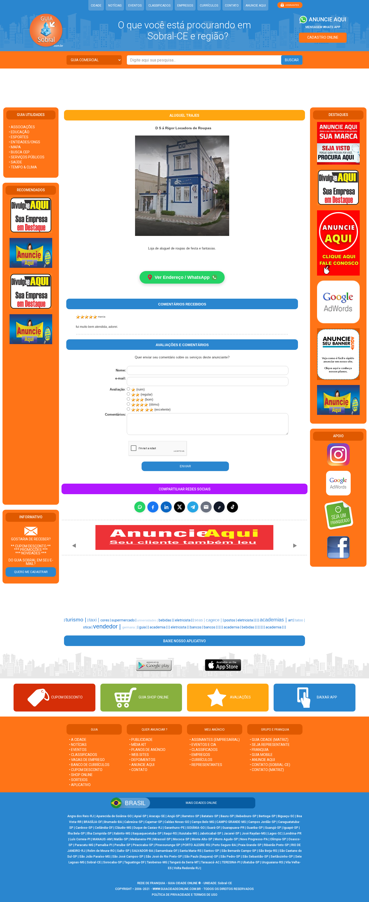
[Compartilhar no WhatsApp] (139, 506)
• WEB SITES (139, 755)
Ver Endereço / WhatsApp (182, 277)
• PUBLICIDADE (141, 740)
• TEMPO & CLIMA (23, 167)
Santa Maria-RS (190, 851)
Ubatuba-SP (251, 862)
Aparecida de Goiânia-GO (114, 816)
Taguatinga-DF (134, 862)
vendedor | (107, 626)
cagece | (214, 619)
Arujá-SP (173, 816)
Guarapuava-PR (233, 827)
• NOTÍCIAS (78, 745)
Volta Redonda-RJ (187, 868)
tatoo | (300, 620)
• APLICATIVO (80, 785)
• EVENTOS (78, 750)
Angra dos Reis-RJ (80, 816)
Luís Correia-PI (80, 839)
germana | (130, 627)
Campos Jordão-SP (262, 822)
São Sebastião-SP (255, 856)
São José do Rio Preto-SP (164, 856)
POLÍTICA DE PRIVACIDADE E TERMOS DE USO (184, 894)
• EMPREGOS (200, 755)
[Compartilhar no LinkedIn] (166, 506)
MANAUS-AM (102, 839)
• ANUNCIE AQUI (141, 765)
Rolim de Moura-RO (101, 851)
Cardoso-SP (84, 827)
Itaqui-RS (170, 833)
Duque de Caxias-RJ (148, 827)
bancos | (197, 627)
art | (291, 620)
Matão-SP (121, 839)
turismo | (77, 620)
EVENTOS (135, 5)
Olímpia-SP (278, 839)
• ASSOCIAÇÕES (22, 127)
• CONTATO (138, 770)
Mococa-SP (181, 839)
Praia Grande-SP (250, 845)
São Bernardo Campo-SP (238, 851)
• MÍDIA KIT (137, 745)
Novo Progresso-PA (254, 839)
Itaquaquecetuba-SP (147, 833)
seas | (200, 620)
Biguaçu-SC (286, 816)
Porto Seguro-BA (224, 845)
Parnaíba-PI (104, 845)
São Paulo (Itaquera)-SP (201, 856)
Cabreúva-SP (133, 822)
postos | (230, 620)
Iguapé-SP (290, 827)
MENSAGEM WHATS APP (322, 27)
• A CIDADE (77, 740)
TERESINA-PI (231, 862)
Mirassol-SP (162, 839)
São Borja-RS (268, 851)
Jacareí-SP (231, 833)
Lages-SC (275, 833)
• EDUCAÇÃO (19, 132)
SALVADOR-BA (142, 851)
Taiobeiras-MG (157, 862)
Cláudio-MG (123, 827)
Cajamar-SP (153, 822)
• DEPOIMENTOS (142, 760)
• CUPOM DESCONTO (85, 770)
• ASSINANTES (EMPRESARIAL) (215, 740)
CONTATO (232, 5)
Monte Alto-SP (202, 839)
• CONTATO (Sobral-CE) (270, 765)
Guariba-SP (255, 827)
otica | (88, 627)
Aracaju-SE (157, 816)
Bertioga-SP (267, 816)
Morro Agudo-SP (226, 839)
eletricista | (184, 620)
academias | (274, 619)
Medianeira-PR (140, 839)
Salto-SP (123, 851)
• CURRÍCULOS (201, 760)
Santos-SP (211, 851)
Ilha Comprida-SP (99, 833)
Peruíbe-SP (122, 845)
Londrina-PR (292, 833)
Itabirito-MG (122, 833)
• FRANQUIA (259, 750)
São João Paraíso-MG (94, 856)
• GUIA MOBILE (261, 755)
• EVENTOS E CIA (203, 745)
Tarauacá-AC (210, 862)
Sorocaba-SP (112, 862)
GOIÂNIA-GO (196, 827)
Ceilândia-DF (104, 827)
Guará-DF (213, 827)
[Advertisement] (184, 85)
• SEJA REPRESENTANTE (270, 745)
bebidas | (166, 620)
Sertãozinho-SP (282, 856)
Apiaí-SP (140, 816)
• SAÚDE (15, 162)
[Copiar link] (219, 506)
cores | (105, 620)
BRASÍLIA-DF (93, 822)
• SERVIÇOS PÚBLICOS (26, 157)
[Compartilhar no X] (179, 506)
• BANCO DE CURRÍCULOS (89, 765)
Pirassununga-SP (167, 845)
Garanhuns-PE (174, 827)
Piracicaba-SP (143, 845)
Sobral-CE (94, 862)
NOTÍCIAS (114, 5)
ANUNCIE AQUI (255, 5)
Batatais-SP (210, 816)
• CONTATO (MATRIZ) (267, 770)
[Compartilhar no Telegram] (192, 506)
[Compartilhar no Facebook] (152, 506)
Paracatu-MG (84, 845)
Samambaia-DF (166, 851)
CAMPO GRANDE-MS (231, 822)
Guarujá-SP (273, 827)
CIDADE (96, 5)
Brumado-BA (113, 822)
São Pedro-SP (230, 856)
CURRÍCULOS (209, 5)
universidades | (148, 620)
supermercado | (124, 620)
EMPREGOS (185, 5)
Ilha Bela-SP (76, 833)
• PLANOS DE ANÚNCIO (147, 750)
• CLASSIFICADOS (83, 755)
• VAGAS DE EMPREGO (87, 760)
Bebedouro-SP (246, 816)
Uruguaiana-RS (272, 862)
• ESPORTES (18, 137)
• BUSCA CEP (19, 152)
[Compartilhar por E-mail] (206, 506)
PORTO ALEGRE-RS (196, 845)
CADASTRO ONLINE (322, 37)
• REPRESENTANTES (206, 765)
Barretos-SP (190, 816)
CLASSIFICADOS (159, 5)
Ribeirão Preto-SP (276, 845)
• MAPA (15, 147)
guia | (143, 627)
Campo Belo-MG (203, 822)
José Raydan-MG (254, 833)
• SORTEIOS (78, 780)
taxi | (94, 619)
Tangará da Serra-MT (184, 862)
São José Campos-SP (127, 856)
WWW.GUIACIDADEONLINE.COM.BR (177, 889)
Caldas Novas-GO (176, 822)
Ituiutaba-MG (188, 833)
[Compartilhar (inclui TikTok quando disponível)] (232, 506)
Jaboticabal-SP (210, 833)
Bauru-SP (227, 816)
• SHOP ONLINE (81, 775)
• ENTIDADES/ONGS (24, 142)
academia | (159, 627)
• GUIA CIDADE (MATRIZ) (269, 740)
